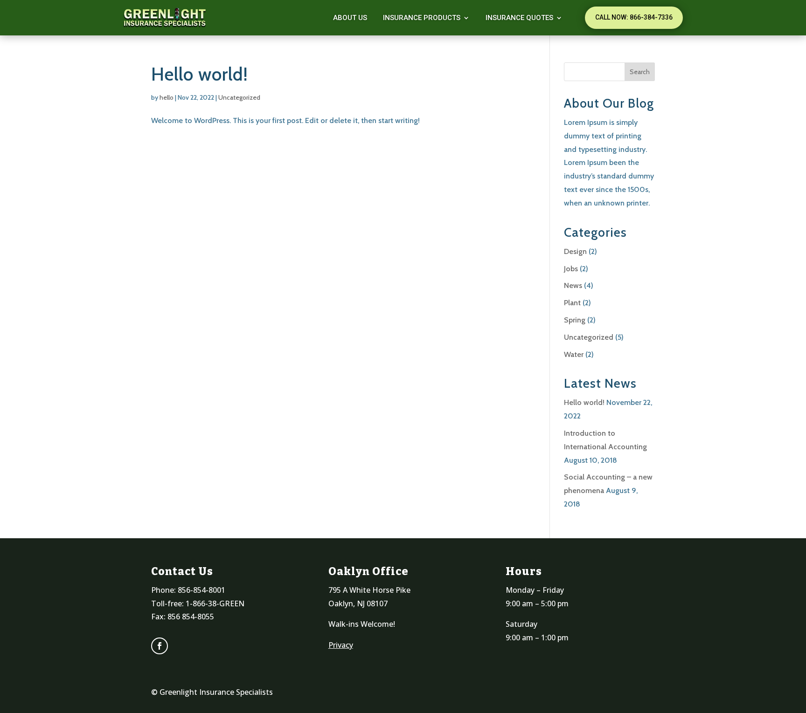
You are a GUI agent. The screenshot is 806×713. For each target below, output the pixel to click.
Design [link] (575, 251)
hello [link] (167, 97)
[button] (640, 71)
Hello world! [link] (199, 74)
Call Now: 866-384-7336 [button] (634, 17)
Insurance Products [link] (421, 18)
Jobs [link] (571, 268)
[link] (165, 17)
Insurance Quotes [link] (519, 18)
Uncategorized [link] (239, 97)
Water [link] (574, 354)
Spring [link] (574, 319)
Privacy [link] (340, 645)
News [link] (573, 285)
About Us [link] (350, 18)
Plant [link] (572, 302)
